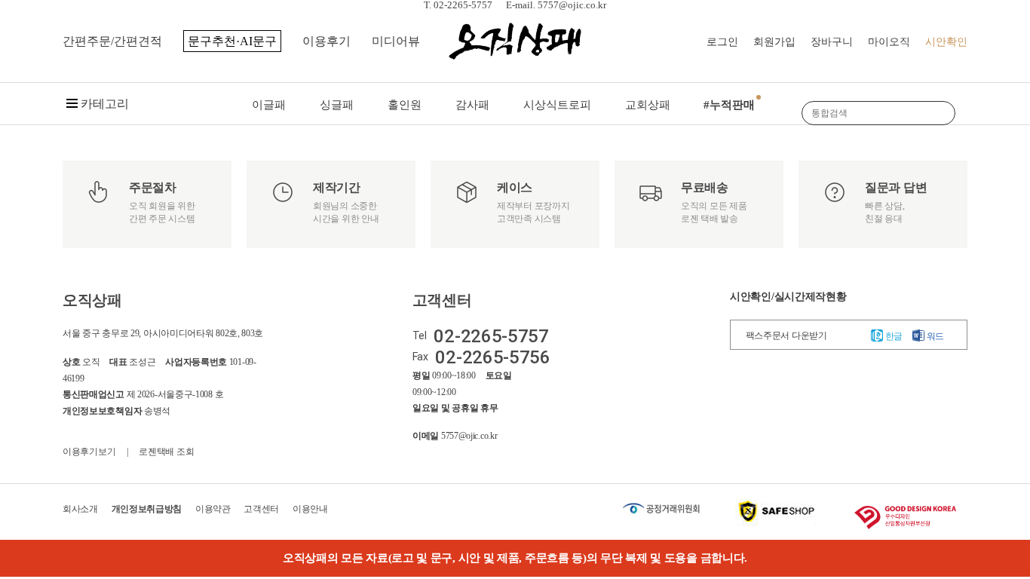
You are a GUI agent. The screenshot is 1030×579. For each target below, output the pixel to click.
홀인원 (405, 105)
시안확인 (946, 41)
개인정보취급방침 (147, 509)
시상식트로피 (557, 105)
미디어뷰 (396, 41)
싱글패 (337, 105)
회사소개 (80, 509)
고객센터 (261, 509)
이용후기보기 (89, 451)
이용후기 (326, 41)
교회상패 (647, 105)
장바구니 (832, 41)
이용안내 (310, 509)
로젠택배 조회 (166, 451)
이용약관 (213, 509)
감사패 (472, 105)
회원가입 (774, 41)
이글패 (269, 105)
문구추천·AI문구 (232, 41)
